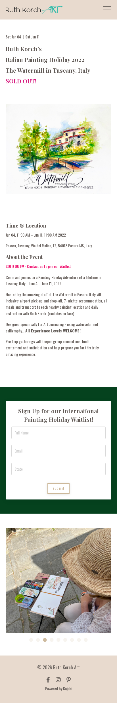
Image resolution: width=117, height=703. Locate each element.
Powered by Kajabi (58, 688)
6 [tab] (65, 640)
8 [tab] (79, 640)
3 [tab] (45, 640)
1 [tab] (31, 640)
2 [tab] (38, 640)
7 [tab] (72, 640)
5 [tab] (58, 640)
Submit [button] (59, 488)
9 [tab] (86, 640)
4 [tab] (52, 640)
